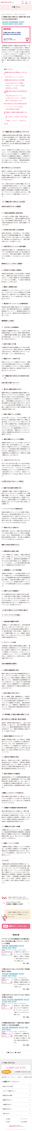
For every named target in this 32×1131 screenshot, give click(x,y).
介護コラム (19, 1077)
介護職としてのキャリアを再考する (16, 121)
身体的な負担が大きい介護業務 (14, 83)
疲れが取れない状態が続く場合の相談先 (16, 117)
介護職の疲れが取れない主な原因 (14, 80)
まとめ (6, 124)
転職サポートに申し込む (15, 926)
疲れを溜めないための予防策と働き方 (15, 104)
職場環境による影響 (11, 88)
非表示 (10, 69)
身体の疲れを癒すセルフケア (14, 96)
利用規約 (8, 1121)
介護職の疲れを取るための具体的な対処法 (15, 91)
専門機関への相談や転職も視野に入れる (15, 113)
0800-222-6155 (17, 1067)
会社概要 (8, 1119)
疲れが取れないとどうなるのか (14, 77)
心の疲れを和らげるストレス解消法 (16, 98)
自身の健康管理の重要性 (13, 109)
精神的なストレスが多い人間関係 (15, 85)
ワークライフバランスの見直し (14, 107)
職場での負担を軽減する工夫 (14, 100)
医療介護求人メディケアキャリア (9, 1077)
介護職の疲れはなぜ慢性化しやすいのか (15, 73)
